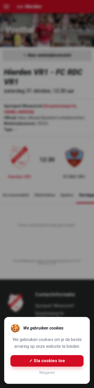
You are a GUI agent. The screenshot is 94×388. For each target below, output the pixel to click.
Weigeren (47, 373)
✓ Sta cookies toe (47, 360)
